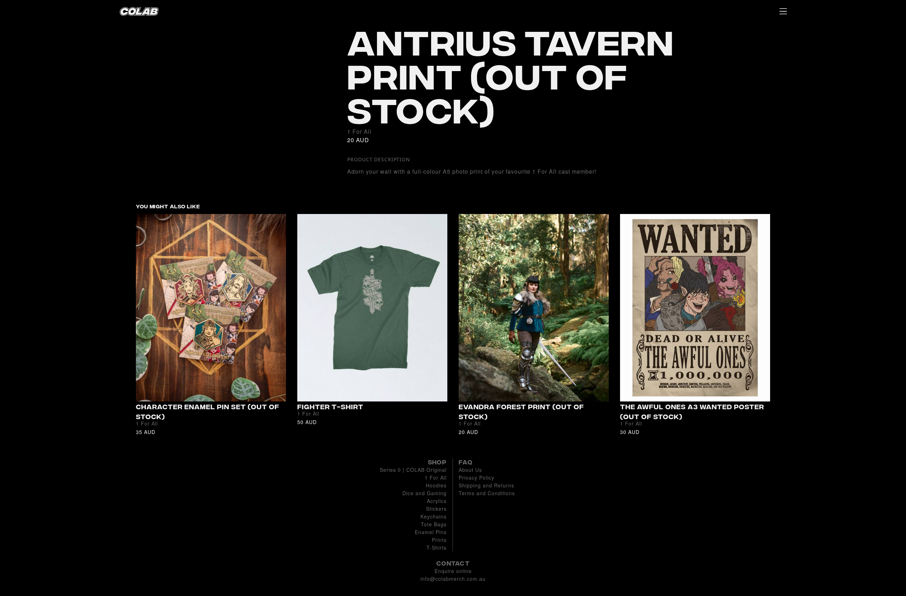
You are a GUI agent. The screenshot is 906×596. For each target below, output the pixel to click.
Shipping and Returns (486, 485)
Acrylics (437, 500)
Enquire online (453, 570)
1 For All (436, 477)
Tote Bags (434, 524)
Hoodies (436, 485)
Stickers (436, 508)
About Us (470, 469)
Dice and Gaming (424, 493)
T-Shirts (436, 547)
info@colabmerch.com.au (453, 578)
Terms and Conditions (487, 493)
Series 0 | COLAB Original (413, 469)
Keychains (433, 516)
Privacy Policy (476, 477)
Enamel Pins (431, 532)
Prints (439, 539)
